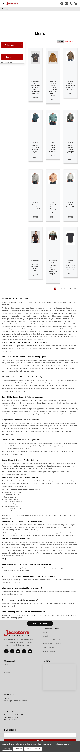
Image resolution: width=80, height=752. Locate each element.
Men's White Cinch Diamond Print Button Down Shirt (35, 209)
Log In (6, 664)
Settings (7, 749)
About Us (45, 636)
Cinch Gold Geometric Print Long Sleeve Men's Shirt (53, 209)
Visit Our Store (40, 623)
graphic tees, (11, 319)
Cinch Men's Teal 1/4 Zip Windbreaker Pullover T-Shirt (35, 149)
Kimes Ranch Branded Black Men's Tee (70, 267)
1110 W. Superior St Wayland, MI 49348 (16, 701)
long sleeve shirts (35, 316)
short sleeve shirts (49, 316)
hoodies (20, 319)
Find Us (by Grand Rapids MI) (51, 640)
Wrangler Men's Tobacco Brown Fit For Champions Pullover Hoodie (53, 89)
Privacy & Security (48, 647)
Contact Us (46, 632)
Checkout (7, 672)
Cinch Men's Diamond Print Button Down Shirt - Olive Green (70, 209)
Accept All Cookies (33, 749)
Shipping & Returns (49, 651)
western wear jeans (48, 319)
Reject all (18, 749)
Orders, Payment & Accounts (52, 643)
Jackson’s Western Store (40, 311)
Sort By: (61, 41)
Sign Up (6, 668)
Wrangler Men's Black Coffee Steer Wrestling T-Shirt (35, 266)
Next (74, 288)
